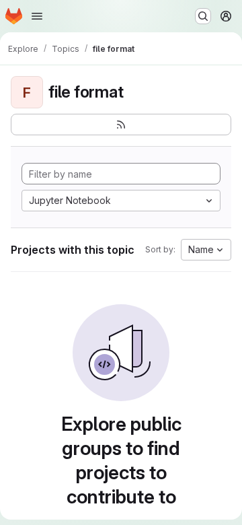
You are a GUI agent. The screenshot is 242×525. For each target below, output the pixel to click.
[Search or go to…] (203, 16)
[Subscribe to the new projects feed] (121, 124)
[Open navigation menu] (37, 16)
